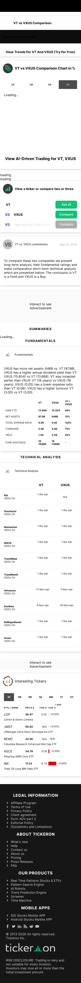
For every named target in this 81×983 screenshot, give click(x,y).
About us (17, 854)
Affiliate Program (23, 803)
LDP (7, 714)
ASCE (8, 751)
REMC (8, 739)
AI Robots (18, 888)
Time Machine (21, 900)
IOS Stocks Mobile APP (28, 915)
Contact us (19, 850)
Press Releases (22, 862)
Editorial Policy (22, 823)
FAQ (14, 866)
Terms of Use (21, 807)
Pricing (16, 858)
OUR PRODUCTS (35, 873)
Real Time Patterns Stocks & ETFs (36, 881)
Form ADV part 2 (23, 819)
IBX (6, 763)
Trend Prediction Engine (28, 892)
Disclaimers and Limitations (31, 827)
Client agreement (23, 815)
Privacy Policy (21, 811)
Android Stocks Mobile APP (31, 919)
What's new (19, 842)
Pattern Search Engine (27, 885)
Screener (17, 896)
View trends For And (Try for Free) (40, 52)
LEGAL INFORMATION (35, 795)
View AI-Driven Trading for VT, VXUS (40, 158)
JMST (8, 727)
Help (14, 846)
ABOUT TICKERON (36, 834)
